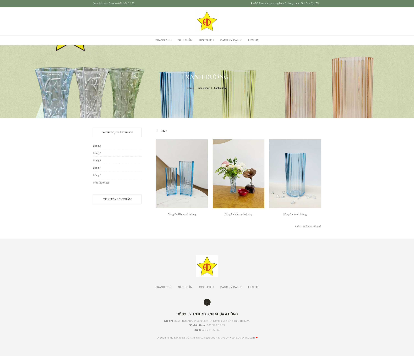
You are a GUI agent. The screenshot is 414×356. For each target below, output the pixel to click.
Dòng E (97, 160)
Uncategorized (101, 182)
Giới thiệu (206, 40)
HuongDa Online (239, 337)
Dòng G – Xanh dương (295, 214)
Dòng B (97, 153)
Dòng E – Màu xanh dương (182, 214)
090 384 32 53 (126, 3)
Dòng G (97, 175)
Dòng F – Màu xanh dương (238, 214)
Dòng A (97, 145)
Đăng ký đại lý (231, 40)
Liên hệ (253, 40)
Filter (163, 131)
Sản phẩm (185, 40)
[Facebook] (207, 302)
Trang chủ (163, 40)
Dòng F (97, 167)
